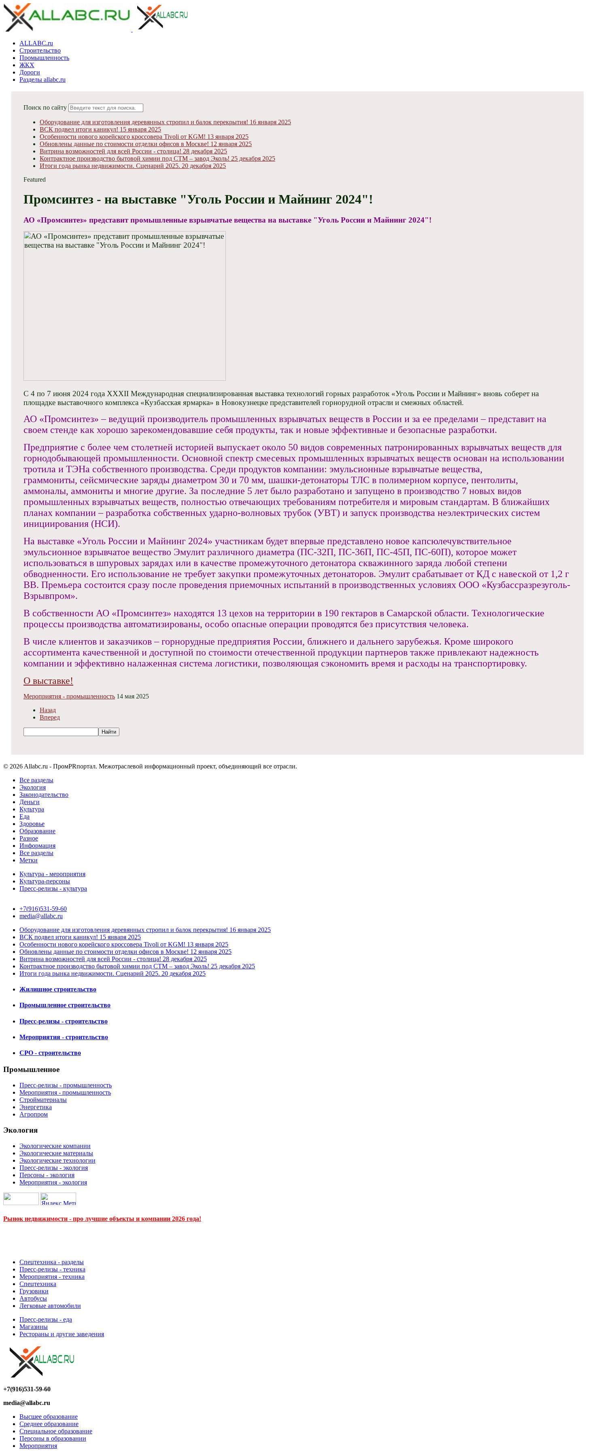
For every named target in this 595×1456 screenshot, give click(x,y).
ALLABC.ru (36, 43)
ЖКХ (26, 65)
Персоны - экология (46, 1175)
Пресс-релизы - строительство (63, 1021)
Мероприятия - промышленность (69, 696)
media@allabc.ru (41, 916)
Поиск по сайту (45, 107)
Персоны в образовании (52, 1438)
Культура (31, 809)
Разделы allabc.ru (42, 79)
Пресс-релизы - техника (52, 1269)
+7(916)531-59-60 (43, 908)
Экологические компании (55, 1145)
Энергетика (35, 1107)
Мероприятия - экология (53, 1182)
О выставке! (48, 680)
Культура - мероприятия (52, 873)
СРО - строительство (50, 1052)
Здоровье (32, 823)
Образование (37, 831)
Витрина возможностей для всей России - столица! (133, 151)
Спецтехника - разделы (51, 1262)
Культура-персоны (44, 881)
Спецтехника (37, 1283)
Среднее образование (49, 1423)
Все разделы (36, 780)
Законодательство (43, 794)
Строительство (40, 50)
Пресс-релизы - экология (53, 1167)
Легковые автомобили (50, 1305)
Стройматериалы (43, 1099)
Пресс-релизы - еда (45, 1319)
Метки (28, 860)
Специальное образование (55, 1431)
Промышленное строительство (64, 1005)
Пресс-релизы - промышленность (65, 1085)
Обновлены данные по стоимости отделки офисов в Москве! (146, 143)
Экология (32, 787)
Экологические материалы (56, 1153)
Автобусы (33, 1298)
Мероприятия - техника (52, 1276)
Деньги (29, 801)
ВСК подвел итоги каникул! (100, 129)
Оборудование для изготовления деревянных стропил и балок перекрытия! (165, 122)
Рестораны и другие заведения (61, 1334)
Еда (24, 816)
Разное (28, 838)
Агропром (33, 1114)
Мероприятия (38, 1445)
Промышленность (44, 57)
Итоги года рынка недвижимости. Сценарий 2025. (133, 165)
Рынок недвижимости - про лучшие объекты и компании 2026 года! (102, 1218)
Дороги (29, 72)
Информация (37, 845)
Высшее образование (48, 1416)
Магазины (33, 1326)
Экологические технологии (57, 1160)
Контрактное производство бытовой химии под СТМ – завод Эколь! (157, 158)
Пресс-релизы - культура (53, 888)
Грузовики (34, 1291)
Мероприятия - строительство (63, 1037)
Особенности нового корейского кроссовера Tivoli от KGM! (144, 136)
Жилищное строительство (57, 989)
